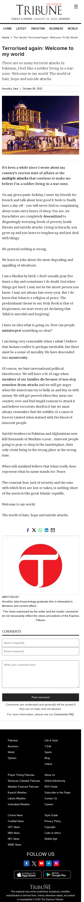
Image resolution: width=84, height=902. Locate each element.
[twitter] (35, 530)
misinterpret (11, 330)
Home (7, 28)
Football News (16, 821)
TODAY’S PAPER (22, 19)
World (73, 28)
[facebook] (28, 530)
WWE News (14, 844)
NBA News (14, 832)
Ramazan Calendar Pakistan (24, 780)
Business (56, 28)
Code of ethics (53, 832)
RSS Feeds (51, 786)
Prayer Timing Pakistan (21, 774)
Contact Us (51, 798)
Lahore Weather (17, 798)
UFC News (14, 827)
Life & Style (51, 740)
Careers (49, 804)
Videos (48, 764)
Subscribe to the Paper (58, 792)
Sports (48, 752)
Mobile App (51, 838)
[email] (53, 530)
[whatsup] (41, 530)
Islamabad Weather (19, 804)
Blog (47, 758)
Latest (21, 28)
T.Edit (48, 746)
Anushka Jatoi (10, 88)
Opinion (12, 758)
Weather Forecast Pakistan (23, 786)
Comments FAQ (64, 714)
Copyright (50, 827)
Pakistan (38, 28)
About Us (50, 774)
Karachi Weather (17, 792)
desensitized (52, 216)
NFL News (14, 838)
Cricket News (15, 815)
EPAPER (64, 19)
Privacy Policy (53, 821)
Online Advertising (55, 780)
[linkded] (47, 530)
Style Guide (51, 815)
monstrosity (18, 358)
